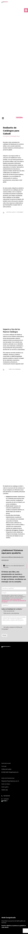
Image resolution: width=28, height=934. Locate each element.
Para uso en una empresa (11, 613)
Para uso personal (9, 611)
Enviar (4, 635)
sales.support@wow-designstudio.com (12, 557)
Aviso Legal (3, 766)
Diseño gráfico (5, 787)
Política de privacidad (6, 763)
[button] (26, 10)
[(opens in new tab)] (5, 857)
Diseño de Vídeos (5, 784)
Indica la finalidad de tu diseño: (12, 609)
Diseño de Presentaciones (7, 778)
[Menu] (3, 118)
